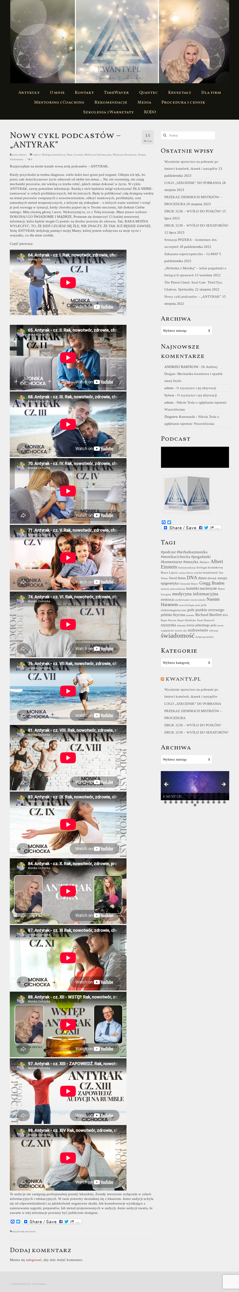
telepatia (181, 625)
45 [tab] (208, 802)
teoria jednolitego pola (201, 625)
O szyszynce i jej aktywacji (196, 388)
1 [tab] (165, 794)
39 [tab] (176, 802)
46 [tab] (213, 802)
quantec (190, 615)
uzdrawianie (198, 630)
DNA (192, 577)
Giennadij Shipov (188, 583)
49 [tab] (195, 805)
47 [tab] (219, 802)
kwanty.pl (183, 678)
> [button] (223, 784)
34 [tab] (213, 799)
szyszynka (168, 625)
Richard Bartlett (208, 615)
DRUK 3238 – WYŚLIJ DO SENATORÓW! (196, 225)
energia (222, 578)
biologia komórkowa (210, 567)
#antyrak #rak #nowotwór (23, 1231)
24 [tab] (224, 796)
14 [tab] (170, 796)
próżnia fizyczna (173, 615)
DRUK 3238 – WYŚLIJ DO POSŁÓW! (192, 211)
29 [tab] (187, 799)
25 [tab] (165, 799)
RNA (225, 615)
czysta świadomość (206, 572)
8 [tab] (203, 794)
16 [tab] (181, 796)
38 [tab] (170, 802)
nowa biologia (186, 605)
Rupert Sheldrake (186, 620)
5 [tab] (187, 794)
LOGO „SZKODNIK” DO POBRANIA (192, 183)
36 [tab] (224, 799)
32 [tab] (203, 799)
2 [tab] (170, 794)
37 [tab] (165, 802)
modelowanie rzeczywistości (190, 600)
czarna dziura (186, 573)
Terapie (142, 154)
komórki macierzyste (201, 588)
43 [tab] (197, 802)
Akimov (204, 562)
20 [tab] (203, 796)
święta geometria (205, 637)
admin (22, 154)
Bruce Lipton (169, 572)
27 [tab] (176, 799)
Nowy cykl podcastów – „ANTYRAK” (192, 296)
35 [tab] (219, 799)
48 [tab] (224, 802)
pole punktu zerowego (205, 610)
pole (197, 605)
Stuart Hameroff (205, 620)
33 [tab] (208, 799)
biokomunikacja (187, 567)
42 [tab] (192, 802)
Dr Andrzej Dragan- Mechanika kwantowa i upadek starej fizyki (193, 374)
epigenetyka (170, 583)
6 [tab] (192, 794)
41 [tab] (187, 802)
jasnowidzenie (177, 589)
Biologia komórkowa (53, 154)
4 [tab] (181, 794)
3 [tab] (176, 794)
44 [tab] (203, 802)
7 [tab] (197, 794)
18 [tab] (192, 796)
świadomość (178, 635)
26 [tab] (170, 799)
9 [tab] (208, 794)
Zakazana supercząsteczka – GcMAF (191, 254)
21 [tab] (208, 796)
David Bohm (177, 578)
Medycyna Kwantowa (124, 154)
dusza (202, 578)
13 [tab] (165, 796)
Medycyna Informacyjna (97, 154)
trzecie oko (181, 630)
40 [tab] (181, 802)
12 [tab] (224, 794)
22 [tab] (213, 796)
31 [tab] (197, 799)
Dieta (69, 154)
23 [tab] (219, 796)
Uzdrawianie (16, 159)
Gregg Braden (212, 583)
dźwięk (212, 578)
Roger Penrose (168, 620)
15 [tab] (176, 796)
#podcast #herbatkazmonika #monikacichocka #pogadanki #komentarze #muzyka (186, 557)
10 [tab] (213, 794)
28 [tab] (181, 799)
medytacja (167, 599)
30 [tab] (192, 799)
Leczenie (78, 154)
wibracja (213, 630)
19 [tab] (197, 796)
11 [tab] (219, 794)
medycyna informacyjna (195, 593)
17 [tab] (187, 796)
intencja (165, 589)
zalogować (34, 1260)
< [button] (166, 784)
